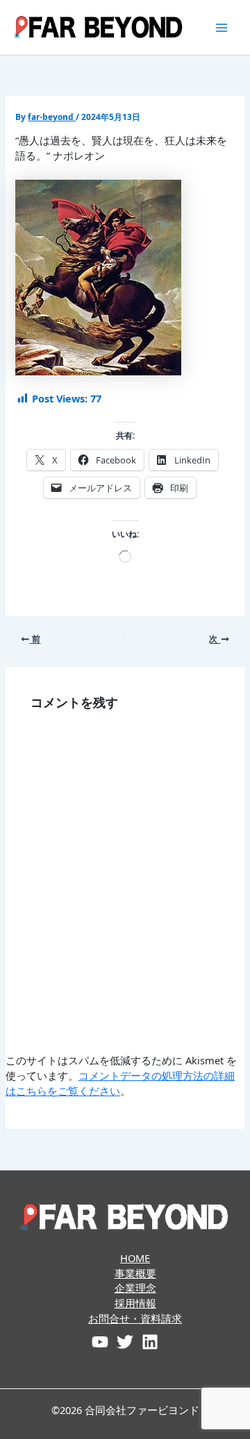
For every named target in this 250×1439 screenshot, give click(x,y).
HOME (135, 1258)
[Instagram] (150, 1342)
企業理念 (135, 1288)
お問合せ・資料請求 (135, 1318)
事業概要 (135, 1273)
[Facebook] (100, 1342)
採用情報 (135, 1303)
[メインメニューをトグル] (221, 27)
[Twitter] (125, 1342)
